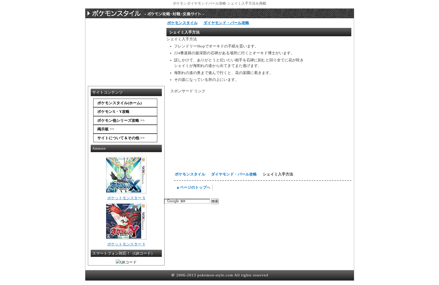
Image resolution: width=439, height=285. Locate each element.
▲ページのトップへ (193, 187)
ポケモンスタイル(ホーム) (119, 103)
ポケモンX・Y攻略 (113, 112)
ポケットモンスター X (126, 198)
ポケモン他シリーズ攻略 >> (121, 120)
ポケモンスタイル (182, 23)
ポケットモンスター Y (126, 244)
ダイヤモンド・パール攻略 (226, 23)
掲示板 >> (105, 129)
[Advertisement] (210, 133)
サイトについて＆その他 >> (121, 138)
